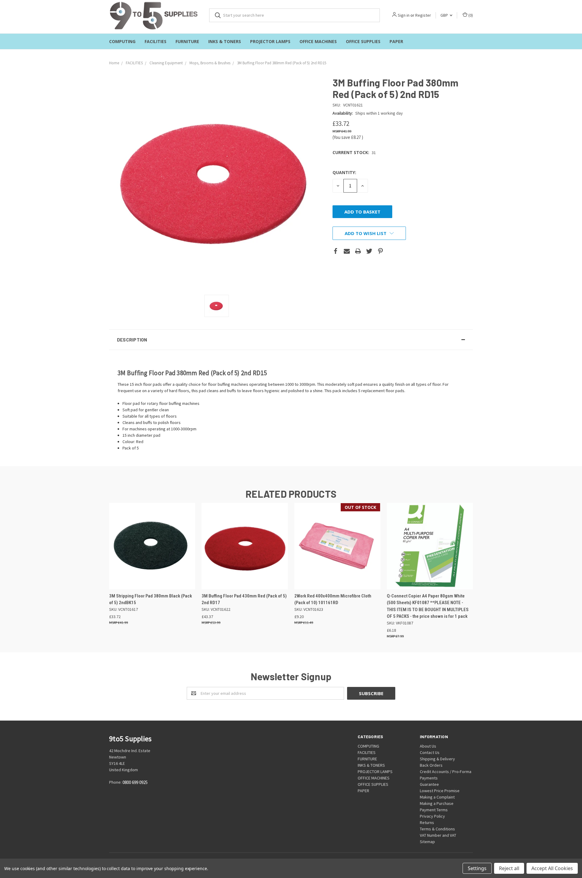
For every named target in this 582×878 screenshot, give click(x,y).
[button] (291, 339)
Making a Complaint (437, 797)
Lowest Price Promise (440, 790)
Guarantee (429, 784)
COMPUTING (122, 41)
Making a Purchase (436, 803)
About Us (428, 746)
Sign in (404, 15)
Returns (427, 822)
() (470, 15)
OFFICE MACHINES (318, 41)
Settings (477, 868)
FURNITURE (187, 41)
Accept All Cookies (552, 868)
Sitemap (427, 841)
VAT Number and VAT (438, 835)
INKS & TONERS (224, 41)
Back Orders (431, 765)
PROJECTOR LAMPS (270, 41)
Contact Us (430, 752)
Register (423, 15)
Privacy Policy (432, 816)
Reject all (509, 868)
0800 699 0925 (135, 782)
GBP (444, 15)
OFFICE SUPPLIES (363, 41)
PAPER (396, 41)
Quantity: (344, 172)
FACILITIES (155, 41)
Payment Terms (434, 809)
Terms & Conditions (437, 829)
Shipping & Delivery (437, 759)
